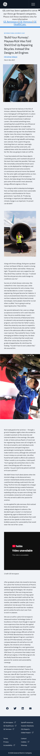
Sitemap (24, 745)
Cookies (25, 742)
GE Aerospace (10, 22)
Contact (24, 739)
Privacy (6, 742)
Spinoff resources (27, 722)
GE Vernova (26, 22)
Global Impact (27, 733)
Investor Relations (27, 726)
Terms (5, 739)
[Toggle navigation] (33, 4)
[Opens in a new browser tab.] (8, 708)
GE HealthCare (25, 23)
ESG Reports (25, 729)
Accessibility (9, 745)
